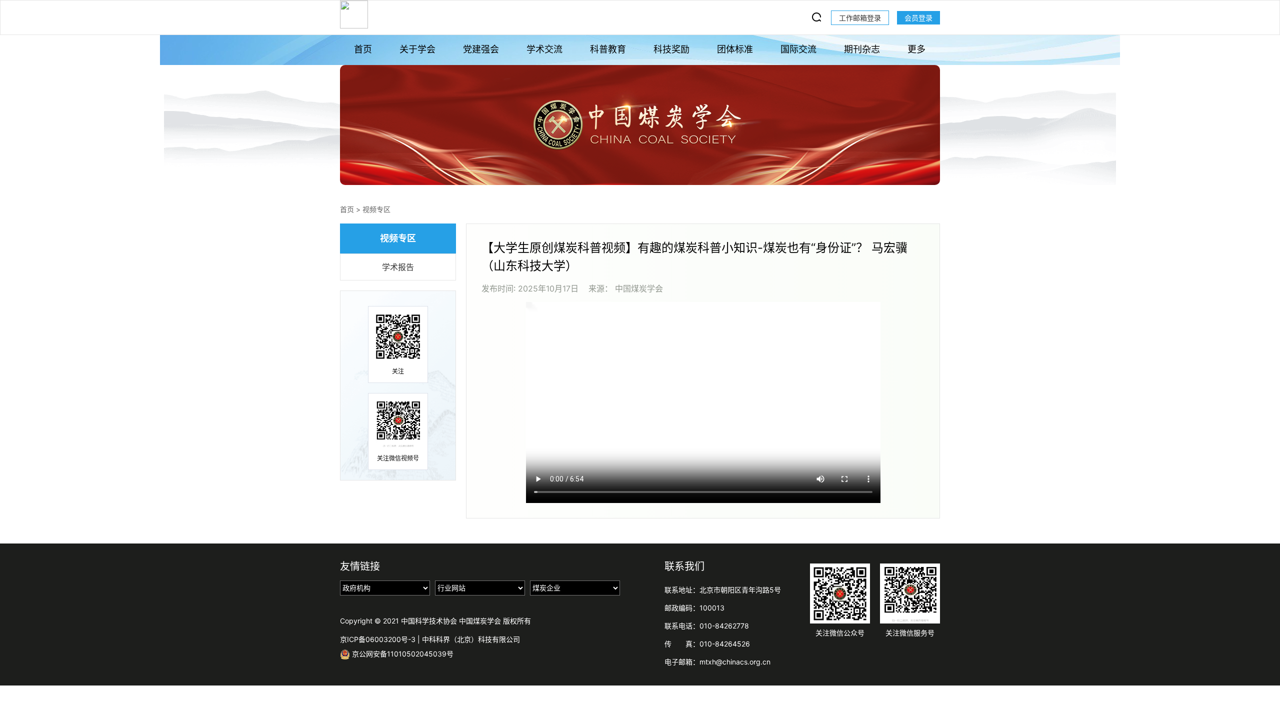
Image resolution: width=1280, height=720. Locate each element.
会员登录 (918, 18)
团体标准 (735, 49)
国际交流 (798, 49)
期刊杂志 (862, 49)
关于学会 (418, 49)
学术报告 (398, 267)
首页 (363, 49)
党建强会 (481, 49)
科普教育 (608, 49)
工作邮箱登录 (860, 18)
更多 (917, 49)
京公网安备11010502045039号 (402, 654)
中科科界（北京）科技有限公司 (471, 639)
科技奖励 (672, 49)
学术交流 (544, 49)
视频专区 (376, 209)
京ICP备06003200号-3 (378, 639)
